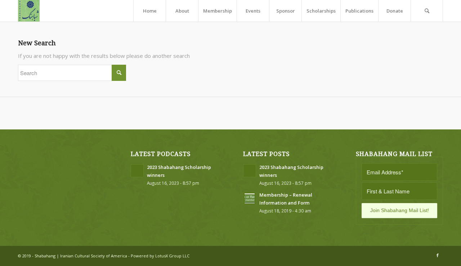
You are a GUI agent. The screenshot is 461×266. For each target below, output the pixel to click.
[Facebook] (437, 255)
